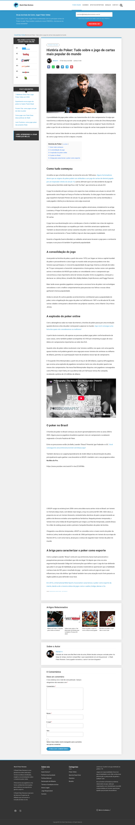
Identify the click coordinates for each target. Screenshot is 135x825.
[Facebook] (48, 67)
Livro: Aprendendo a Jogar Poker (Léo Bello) (26, 135)
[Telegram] (67, 67)
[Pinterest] (71, 67)
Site (48, 731)
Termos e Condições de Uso (49, 784)
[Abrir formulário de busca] (121, 5)
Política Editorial (46, 778)
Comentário (51, 686)
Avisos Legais (45, 787)
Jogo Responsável (47, 791)
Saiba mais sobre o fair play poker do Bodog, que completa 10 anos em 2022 (72, 631)
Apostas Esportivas (75, 775)
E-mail (49, 722)
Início (16, 35)
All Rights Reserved (77, 822)
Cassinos (71, 778)
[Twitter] (57, 67)
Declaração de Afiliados (48, 781)
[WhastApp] (53, 67)
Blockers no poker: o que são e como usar (106, 629)
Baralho (71, 781)
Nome (49, 713)
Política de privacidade (48, 775)
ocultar (65, 144)
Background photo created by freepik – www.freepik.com (58, 591)
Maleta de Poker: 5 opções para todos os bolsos (55, 629)
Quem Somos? (45, 772)
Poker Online (21, 35)
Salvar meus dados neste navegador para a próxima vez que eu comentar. (64, 743)
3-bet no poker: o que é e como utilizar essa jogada (89, 629)
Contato (43, 794)
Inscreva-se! (94, 24)
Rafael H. (55, 60)
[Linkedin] (62, 67)
